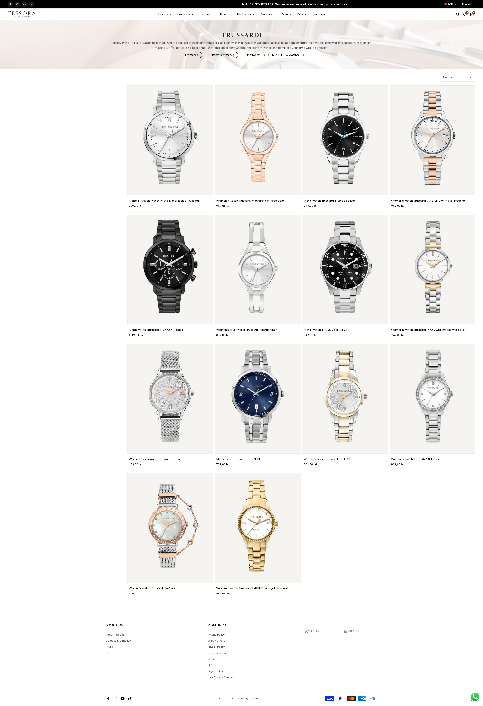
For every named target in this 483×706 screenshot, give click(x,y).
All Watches (191, 54)
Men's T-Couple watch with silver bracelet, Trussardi (164, 200)
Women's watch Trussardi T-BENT (327, 459)
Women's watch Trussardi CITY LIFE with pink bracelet (428, 200)
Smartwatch (253, 54)
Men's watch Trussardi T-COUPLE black (156, 330)
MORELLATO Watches (286, 54)
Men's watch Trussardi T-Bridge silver (329, 200)
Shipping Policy (217, 640)
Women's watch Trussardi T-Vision (152, 588)
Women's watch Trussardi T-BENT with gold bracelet (252, 588)
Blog (108, 653)
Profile (110, 646)
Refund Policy (216, 634)
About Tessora (115, 634)
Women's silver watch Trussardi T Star (154, 459)
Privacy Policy (216, 646)
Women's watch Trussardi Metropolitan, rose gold (250, 200)
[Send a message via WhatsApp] (475, 697)
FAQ (210, 665)
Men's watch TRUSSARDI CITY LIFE (328, 330)
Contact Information (118, 640)
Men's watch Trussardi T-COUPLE (239, 459)
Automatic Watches (222, 54)
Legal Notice (215, 671)
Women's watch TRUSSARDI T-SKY (415, 459)
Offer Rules (215, 659)
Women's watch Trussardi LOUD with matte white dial (428, 330)
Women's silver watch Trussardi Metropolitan (246, 330)
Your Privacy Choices (221, 677)
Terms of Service (218, 653)
